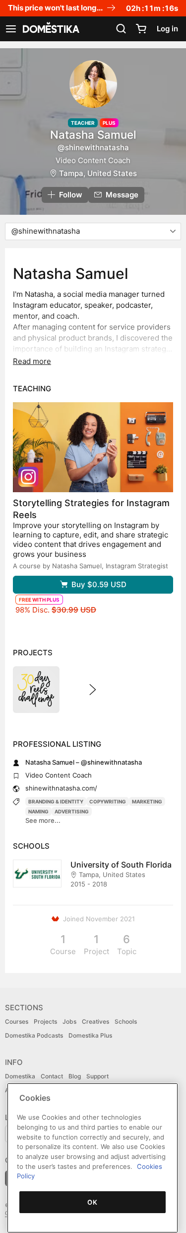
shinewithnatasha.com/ (61, 788)
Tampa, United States (98, 173)
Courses (16, 1021)
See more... (43, 820)
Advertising (72, 811)
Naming (38, 811)
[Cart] (141, 28)
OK (92, 1202)
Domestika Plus (90, 1035)
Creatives (95, 1021)
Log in (167, 28)
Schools (126, 1021)
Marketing (147, 801)
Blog (74, 1076)
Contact (52, 1076)
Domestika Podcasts (34, 1035)
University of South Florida (121, 865)
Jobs (69, 1021)
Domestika (20, 1076)
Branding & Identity (55, 801)
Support (97, 1076)
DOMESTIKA (50, 28)
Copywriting (107, 801)
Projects (45, 1021)
